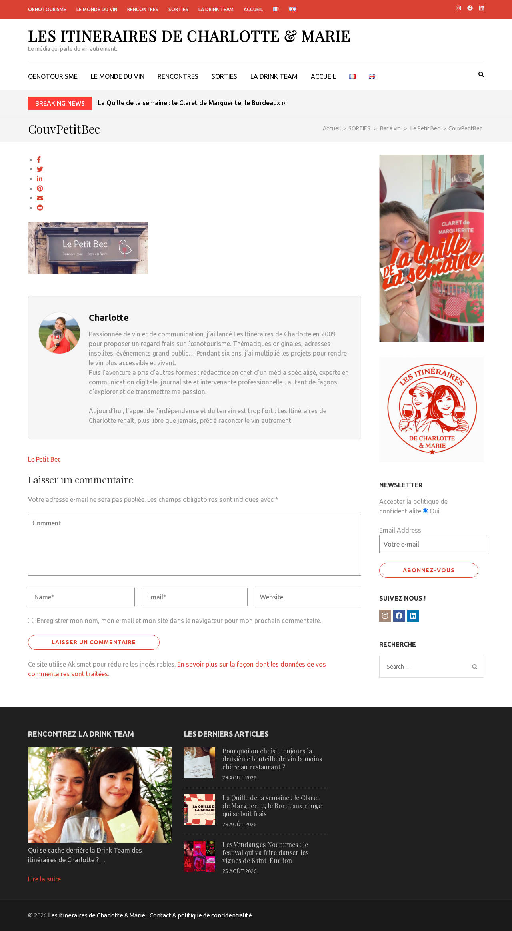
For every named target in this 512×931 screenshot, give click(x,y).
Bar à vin (390, 128)
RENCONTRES (142, 9)
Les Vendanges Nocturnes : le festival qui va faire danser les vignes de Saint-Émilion (265, 852)
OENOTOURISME (47, 9)
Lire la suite (44, 879)
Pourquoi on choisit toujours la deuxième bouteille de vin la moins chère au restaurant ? (272, 759)
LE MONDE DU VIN (96, 9)
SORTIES (178, 9)
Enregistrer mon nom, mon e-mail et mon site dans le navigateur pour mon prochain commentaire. (179, 620)
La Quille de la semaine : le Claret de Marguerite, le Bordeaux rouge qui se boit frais (222, 102)
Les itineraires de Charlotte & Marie (189, 35)
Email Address (400, 530)
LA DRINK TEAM (216, 9)
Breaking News (60, 103)
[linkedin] (481, 8)
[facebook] (470, 8)
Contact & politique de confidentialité (201, 915)
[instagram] (458, 8)
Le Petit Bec (44, 459)
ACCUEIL (253, 9)
